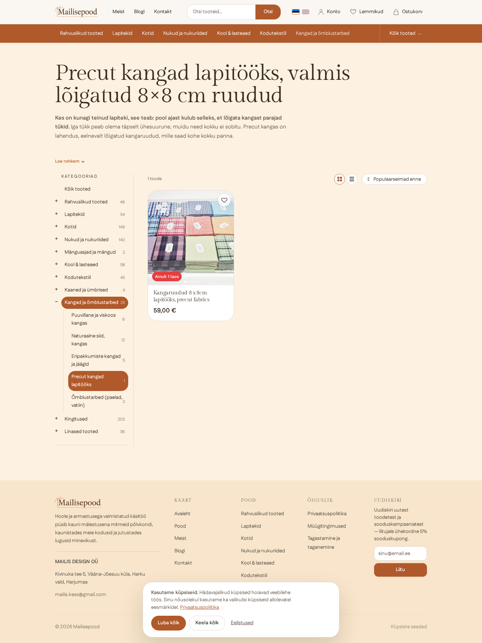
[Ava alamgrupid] (56, 201)
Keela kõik (207, 622)
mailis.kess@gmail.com (80, 594)
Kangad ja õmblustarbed (323, 33)
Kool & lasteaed (234, 33)
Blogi (139, 11)
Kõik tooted (402, 33)
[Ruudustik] (339, 179)
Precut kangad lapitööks (98, 380)
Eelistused (242, 622)
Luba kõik (168, 622)
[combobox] (221, 12)
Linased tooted (95, 431)
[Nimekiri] (351, 179)
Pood (180, 526)
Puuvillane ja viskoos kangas (98, 319)
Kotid (148, 33)
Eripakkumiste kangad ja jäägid (98, 360)
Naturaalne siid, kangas (98, 340)
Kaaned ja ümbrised (95, 290)
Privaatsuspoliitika (327, 513)
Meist (118, 11)
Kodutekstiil (273, 33)
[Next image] (226, 237)
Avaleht (182, 513)
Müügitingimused (327, 526)
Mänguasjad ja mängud (95, 252)
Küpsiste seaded (409, 626)
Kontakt (163, 11)
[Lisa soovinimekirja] (224, 200)
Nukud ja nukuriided (185, 33)
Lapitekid (122, 33)
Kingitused (95, 419)
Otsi (268, 11)
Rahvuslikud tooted (81, 33)
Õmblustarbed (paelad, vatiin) (98, 401)
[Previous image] (155, 237)
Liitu (400, 569)
